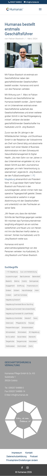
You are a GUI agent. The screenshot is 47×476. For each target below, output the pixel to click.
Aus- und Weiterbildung (28, 272)
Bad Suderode (25, 277)
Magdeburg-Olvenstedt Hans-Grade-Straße (20, 309)
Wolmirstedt (21, 346)
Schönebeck (22, 332)
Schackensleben (27, 328)
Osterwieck (9, 323)
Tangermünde (21, 341)
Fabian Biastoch (16, 39)
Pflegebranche (21, 323)
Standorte (32, 337)
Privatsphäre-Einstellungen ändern (22, 460)
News (35, 318)
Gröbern (16, 290)
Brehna (16, 281)
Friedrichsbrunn (32, 286)
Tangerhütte (10, 341)
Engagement (10, 286)
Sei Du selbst (10, 337)
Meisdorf (28, 318)
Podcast (31, 323)
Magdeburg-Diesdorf (13, 300)
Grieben (8, 290)
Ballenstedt (36, 277)
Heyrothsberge (27, 290)
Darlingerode (33, 281)
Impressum (17, 452)
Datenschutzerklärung (17, 456)
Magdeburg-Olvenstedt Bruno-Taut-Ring (19, 304)
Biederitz (9, 281)
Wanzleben (33, 341)
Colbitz (24, 281)
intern (37, 290)
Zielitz (31, 346)
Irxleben (8, 295)
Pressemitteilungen (12, 328)
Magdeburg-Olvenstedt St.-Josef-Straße (19, 314)
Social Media (21, 337)
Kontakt (29, 452)
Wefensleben (10, 346)
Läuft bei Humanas (20, 295)
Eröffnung (20, 286)
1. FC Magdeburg (12, 272)
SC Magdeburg (34, 332)
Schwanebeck (10, 332)
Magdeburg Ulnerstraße (14, 318)
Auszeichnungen (11, 277)
